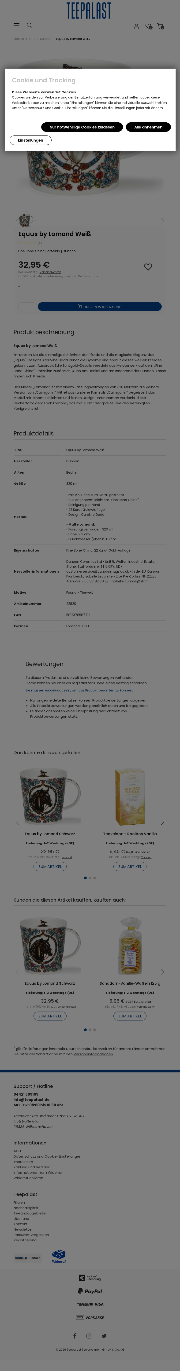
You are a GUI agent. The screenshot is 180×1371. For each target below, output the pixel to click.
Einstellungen (30, 140)
